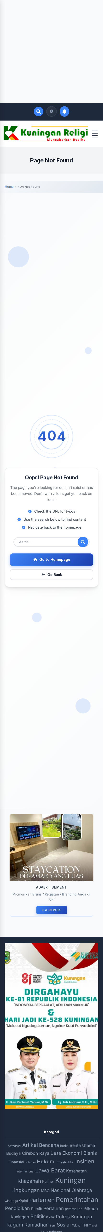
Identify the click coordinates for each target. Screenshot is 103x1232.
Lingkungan (25, 1190)
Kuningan (70, 1180)
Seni (53, 1225)
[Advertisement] (51, 51)
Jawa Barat (50, 1170)
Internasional (25, 1171)
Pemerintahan (77, 1199)
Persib (36, 1209)
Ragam (14, 1224)
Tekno (76, 1225)
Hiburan (30, 1162)
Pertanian (53, 1208)
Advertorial (14, 1146)
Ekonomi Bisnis (79, 1153)
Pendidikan (17, 1208)
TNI (85, 1225)
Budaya (13, 1153)
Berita (64, 1146)
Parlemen (42, 1199)
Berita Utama (82, 1145)
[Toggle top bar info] (51, 111)
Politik (37, 1216)
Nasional (60, 1190)
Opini (23, 1200)
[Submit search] (83, 542)
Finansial (16, 1162)
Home (9, 186)
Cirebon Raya (35, 1153)
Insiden (84, 1161)
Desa (56, 1153)
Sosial (64, 1225)
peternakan (73, 1209)
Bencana (49, 1145)
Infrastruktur (65, 1162)
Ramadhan (36, 1225)
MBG (45, 1190)
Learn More (52, 910)
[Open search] (38, 111)
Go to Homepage (54, 559)
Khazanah (29, 1181)
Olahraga (81, 1190)
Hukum (45, 1161)
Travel (93, 1225)
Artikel (30, 1145)
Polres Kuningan (74, 1217)
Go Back (54, 575)
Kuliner (48, 1181)
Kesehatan (76, 1170)
